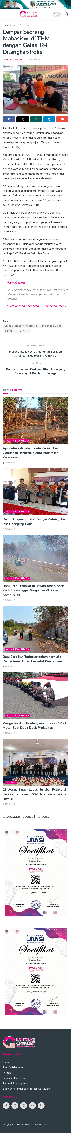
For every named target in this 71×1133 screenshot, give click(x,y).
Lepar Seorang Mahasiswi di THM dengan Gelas (33, 325)
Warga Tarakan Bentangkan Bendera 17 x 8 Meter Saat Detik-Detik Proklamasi (35, 725)
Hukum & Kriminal (21, 25)
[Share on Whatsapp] (36, 119)
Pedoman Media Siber (15, 1078)
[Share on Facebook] (9, 119)
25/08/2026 (9, 463)
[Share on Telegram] (49, 119)
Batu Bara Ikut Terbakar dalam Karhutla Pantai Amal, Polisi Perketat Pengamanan (33, 659)
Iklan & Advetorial (13, 1067)
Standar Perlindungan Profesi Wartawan (26, 1088)
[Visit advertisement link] (35, 4)
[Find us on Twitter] (14, 1105)
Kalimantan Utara (17, 441)
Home (6, 25)
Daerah (11, 782)
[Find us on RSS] (41, 1105)
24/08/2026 (9, 529)
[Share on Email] (62, 119)
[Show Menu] (4, 14)
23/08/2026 (9, 666)
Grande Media (14, 59)
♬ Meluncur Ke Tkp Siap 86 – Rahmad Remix (36, 306)
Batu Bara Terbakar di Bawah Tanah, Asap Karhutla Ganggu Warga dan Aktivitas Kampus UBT (33, 590)
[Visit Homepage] (29, 14)
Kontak (7, 1072)
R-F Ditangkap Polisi (17, 331)
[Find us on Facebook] (6, 1105)
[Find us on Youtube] (32, 1105)
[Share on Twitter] (22, 119)
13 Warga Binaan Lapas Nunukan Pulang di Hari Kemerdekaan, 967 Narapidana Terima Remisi (34, 794)
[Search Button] (66, 14)
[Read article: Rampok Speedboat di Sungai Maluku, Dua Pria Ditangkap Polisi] (35, 491)
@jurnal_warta (15, 283)
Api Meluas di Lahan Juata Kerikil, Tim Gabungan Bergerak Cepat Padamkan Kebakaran (30, 453)
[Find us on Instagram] (23, 1105)
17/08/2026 (9, 733)
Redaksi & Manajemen (15, 1083)
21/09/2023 (34, 59)
